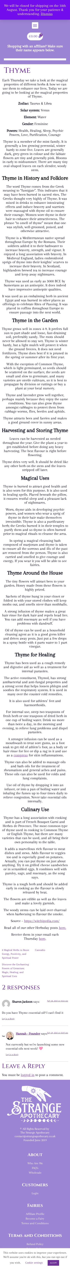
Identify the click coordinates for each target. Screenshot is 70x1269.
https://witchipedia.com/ (42, 921)
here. (62, 928)
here (42, 938)
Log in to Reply (8, 1018)
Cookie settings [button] (34, 1262)
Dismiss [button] (47, 14)
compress (21, 755)
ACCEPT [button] (53, 1263)
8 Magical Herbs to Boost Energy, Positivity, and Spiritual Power (15, 954)
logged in (27, 1075)
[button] (35, 25)
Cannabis (40, 950)
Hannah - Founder (28, 1033)
